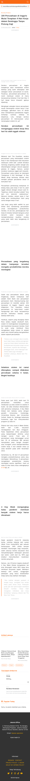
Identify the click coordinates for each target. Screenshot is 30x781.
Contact (18, 760)
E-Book (21, 763)
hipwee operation (17, 733)
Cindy (17, 27)
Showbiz (26, 6)
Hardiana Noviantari (12, 688)
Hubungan (14, 6)
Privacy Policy (11, 763)
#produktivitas (19, 665)
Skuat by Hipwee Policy (15, 765)
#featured (4, 665)
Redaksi (11, 760)
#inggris (11, 665)
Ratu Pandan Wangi (6, 658)
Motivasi (21, 6)
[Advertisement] (15, 46)
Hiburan (8, 6)
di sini (3, 467)
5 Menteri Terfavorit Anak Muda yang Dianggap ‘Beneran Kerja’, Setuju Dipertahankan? (8, 653)
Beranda (3, 12)
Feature (3, 6)
